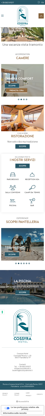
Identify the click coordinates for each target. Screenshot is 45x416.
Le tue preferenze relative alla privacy (25, 408)
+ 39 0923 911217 (7, 2)
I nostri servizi (22, 159)
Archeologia (16, 247)
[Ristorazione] (22, 118)
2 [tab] (20, 36)
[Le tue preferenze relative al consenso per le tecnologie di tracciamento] (2, 312)
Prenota (41, 16)
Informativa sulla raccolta (15, 413)
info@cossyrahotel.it (22, 368)
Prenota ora (17, 90)
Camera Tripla (16, 78)
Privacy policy (5, 394)
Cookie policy (16, 394)
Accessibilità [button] (23, 401)
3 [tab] (22, 36)
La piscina (22, 281)
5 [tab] (28, 36)
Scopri (11, 85)
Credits (40, 394)
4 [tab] (25, 36)
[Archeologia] (22, 244)
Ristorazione (22, 136)
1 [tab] (17, 36)
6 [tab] (29, 263)
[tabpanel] (22, 32)
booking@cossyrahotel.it (22, 370)
